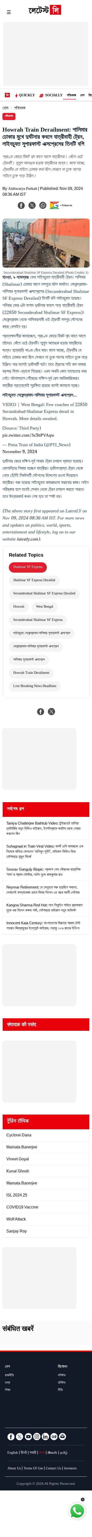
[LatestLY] (44, 13)
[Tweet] (51, 711)
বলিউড (62, 1375)
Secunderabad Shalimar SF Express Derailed (44, 594)
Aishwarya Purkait (22, 189)
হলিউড (62, 1383)
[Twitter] (19, 1436)
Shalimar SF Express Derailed (34, 580)
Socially (54, 95)
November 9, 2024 (19, 452)
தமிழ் (63, 1453)
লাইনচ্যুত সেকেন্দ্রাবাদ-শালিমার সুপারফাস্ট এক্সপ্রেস (41, 633)
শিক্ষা (7, 1390)
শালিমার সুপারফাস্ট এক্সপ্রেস (29, 660)
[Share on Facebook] (40, 711)
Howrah (18, 607)
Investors (70, 1469)
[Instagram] (36, 1436)
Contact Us (53, 1469)
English (12, 1453)
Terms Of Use (33, 1469)
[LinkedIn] (45, 1436)
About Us (14, 1469)
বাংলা (42, 1453)
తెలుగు (52, 1453)
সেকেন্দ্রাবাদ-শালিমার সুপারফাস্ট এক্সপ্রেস (36, 647)
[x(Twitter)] (32, 205)
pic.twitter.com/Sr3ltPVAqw (28, 435)
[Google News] (54, 1436)
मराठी (33, 1453)
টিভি (60, 1390)
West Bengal (44, 607)
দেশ (82, 95)
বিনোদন (62, 1367)
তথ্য (7, 1383)
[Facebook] (21, 205)
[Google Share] (62, 208)
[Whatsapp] (43, 205)
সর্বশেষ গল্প (15, 809)
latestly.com (27, 539)
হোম (5, 108)
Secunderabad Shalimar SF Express (38, 620)
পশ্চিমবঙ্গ (71, 95)
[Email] (62, 1436)
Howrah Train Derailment (31, 673)
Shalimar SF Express (27, 567)
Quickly (27, 95)
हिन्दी (24, 1453)
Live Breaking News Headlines (34, 686)
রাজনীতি (9, 1375)
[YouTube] (28, 1436)
